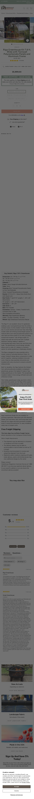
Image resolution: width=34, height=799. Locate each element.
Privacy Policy (26, 782)
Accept (16, 786)
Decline (16, 791)
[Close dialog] (33, 387)
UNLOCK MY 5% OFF (25, 409)
